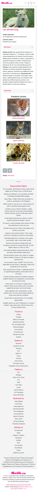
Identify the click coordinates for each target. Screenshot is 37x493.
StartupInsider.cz (28, 466)
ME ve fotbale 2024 (18, 325)
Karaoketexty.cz (18, 462)
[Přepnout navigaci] (28, 3)
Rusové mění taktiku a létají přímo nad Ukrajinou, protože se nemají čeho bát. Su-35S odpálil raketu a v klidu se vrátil (18, 245)
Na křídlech (18, 448)
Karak (18, 450)
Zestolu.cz (18, 427)
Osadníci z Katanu (18, 435)
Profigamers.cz (17, 460)
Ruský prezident (18, 327)
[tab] (18, 47)
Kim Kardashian (18, 411)
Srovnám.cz (18, 466)
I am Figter (18, 385)
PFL (18, 380)
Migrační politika (18, 322)
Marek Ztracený (18, 416)
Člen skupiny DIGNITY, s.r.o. (18, 489)
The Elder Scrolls (18, 363)
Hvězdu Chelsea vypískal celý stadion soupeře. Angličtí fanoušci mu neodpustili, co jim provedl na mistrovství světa (18, 279)
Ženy (23, 458)
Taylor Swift (18, 419)
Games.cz (19, 341)
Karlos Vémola (18, 390)
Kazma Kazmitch (18, 409)
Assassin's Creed (18, 346)
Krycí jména (18, 445)
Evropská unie (18, 332)
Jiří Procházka (18, 392)
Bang (18, 433)
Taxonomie (18, 91)
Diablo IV (18, 353)
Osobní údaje (27, 485)
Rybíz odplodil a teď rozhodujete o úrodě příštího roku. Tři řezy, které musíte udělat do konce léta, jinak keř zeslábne (18, 293)
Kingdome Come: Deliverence (18, 366)
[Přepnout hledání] (25, 3)
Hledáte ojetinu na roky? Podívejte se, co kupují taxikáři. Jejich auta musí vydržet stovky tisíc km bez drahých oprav (18, 305)
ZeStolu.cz (27, 460)
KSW (18, 382)
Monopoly (18, 438)
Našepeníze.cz (8, 466)
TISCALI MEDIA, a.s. (26, 487)
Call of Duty (18, 361)
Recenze (18, 344)
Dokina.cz (25, 464)
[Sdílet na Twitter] (10, 170)
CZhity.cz (32, 464)
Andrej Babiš (18, 401)
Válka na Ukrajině (18, 320)
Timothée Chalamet (18, 424)
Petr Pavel (18, 404)
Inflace (18, 315)
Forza (18, 356)
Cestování (29, 458)
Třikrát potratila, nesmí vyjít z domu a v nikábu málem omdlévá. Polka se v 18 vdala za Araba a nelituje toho (18, 258)
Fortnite (18, 358)
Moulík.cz (11, 464)
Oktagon (18, 375)
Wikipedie (11, 176)
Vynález (18, 337)
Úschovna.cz (29, 462)
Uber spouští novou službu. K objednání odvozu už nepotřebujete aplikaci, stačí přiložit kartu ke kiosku (18, 272)
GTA (18, 351)
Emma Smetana (18, 421)
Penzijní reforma (18, 335)
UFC (18, 372)
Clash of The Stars (19, 377)
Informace (18, 47)
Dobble (18, 440)
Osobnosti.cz (18, 398)
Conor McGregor (18, 395)
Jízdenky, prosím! (18, 453)
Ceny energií (18, 330)
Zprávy (13, 458)
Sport (18, 458)
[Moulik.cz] (6, 3)
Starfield (18, 349)
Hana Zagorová (18, 406)
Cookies (20, 485)
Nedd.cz (4, 464)
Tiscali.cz (19, 312)
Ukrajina (18, 317)
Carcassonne (18, 430)
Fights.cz (18, 369)
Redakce (14, 485)
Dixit (18, 443)
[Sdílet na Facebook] (4, 170)
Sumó (18, 387)
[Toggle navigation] (34, 3)
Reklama (8, 485)
